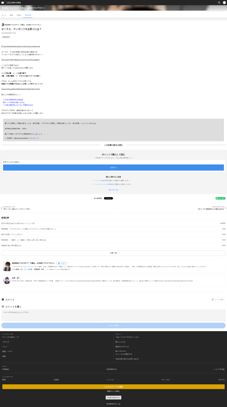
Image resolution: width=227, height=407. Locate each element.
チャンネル (166, 380)
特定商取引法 (112, 369)
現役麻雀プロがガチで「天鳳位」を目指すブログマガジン (23, 8)
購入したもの (120, 342)
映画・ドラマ (7, 351)
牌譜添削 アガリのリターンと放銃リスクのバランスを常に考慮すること (28, 229)
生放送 (19, 15)
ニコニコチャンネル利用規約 (104, 184)
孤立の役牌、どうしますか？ (12, 234)
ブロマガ (28, 15)
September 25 (33, 138)
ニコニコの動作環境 (101, 180)
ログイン (19, 312)
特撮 (4, 356)
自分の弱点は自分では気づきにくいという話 (18, 223)
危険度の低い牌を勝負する (11, 245)
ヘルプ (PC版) (219, 369)
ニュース (110, 380)
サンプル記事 (28, 269)
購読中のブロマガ (122, 347)
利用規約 (5, 369)
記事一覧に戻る (113, 190)
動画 (11, 15)
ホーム (4, 15)
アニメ (4, 347)
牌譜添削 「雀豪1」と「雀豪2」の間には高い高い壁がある (23, 240)
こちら (130, 157)
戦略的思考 (6, 37)
